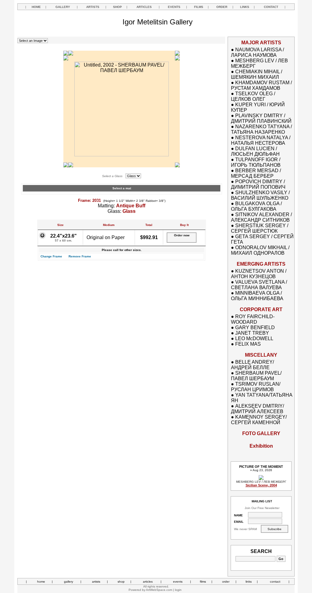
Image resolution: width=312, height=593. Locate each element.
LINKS (244, 7)
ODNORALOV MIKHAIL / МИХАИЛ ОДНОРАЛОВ (260, 250)
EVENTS (174, 7)
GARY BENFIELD (255, 327)
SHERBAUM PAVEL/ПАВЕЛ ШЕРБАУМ (256, 375)
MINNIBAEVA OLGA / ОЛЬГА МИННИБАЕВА (257, 295)
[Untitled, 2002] (121, 154)
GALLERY (62, 7)
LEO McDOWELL (254, 338)
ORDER (221, 7)
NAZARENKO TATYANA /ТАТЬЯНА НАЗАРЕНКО (261, 129)
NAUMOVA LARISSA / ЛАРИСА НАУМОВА (257, 52)
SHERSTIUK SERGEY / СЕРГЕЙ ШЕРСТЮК (259, 228)
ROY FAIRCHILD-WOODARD (253, 319)
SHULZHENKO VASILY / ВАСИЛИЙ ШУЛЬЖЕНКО (260, 195)
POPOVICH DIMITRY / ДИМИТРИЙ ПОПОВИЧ (258, 184)
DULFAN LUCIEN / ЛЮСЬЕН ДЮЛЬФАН (255, 151)
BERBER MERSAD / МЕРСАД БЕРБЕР (256, 173)
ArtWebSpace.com (159, 589)
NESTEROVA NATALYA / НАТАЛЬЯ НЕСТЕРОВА (260, 140)
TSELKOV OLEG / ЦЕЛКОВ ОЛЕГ (253, 96)
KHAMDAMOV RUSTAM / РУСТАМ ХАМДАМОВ (261, 85)
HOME (36, 7)
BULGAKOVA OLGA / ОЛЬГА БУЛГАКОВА (256, 206)
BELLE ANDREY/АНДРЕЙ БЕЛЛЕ (252, 364)
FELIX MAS (248, 344)
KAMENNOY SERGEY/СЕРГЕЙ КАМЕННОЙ (259, 419)
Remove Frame (80, 256)
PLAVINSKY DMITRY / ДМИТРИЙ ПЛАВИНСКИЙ (261, 118)
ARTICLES (144, 7)
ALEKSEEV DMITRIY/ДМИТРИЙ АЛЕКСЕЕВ (257, 408)
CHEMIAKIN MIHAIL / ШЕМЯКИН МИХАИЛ (256, 74)
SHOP (117, 7)
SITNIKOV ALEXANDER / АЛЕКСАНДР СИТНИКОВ (261, 217)
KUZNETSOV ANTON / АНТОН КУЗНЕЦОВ (258, 273)
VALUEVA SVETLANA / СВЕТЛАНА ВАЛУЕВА (259, 284)
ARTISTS (92, 7)
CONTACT (271, 7)
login (178, 589)
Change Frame (51, 256)
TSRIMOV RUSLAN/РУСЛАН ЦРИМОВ (255, 386)
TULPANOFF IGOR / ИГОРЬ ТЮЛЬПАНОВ (256, 162)
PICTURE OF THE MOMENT (261, 466)
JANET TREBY (252, 333)
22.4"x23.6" (63, 237)
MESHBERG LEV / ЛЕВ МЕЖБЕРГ (261, 481)
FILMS (198, 7)
